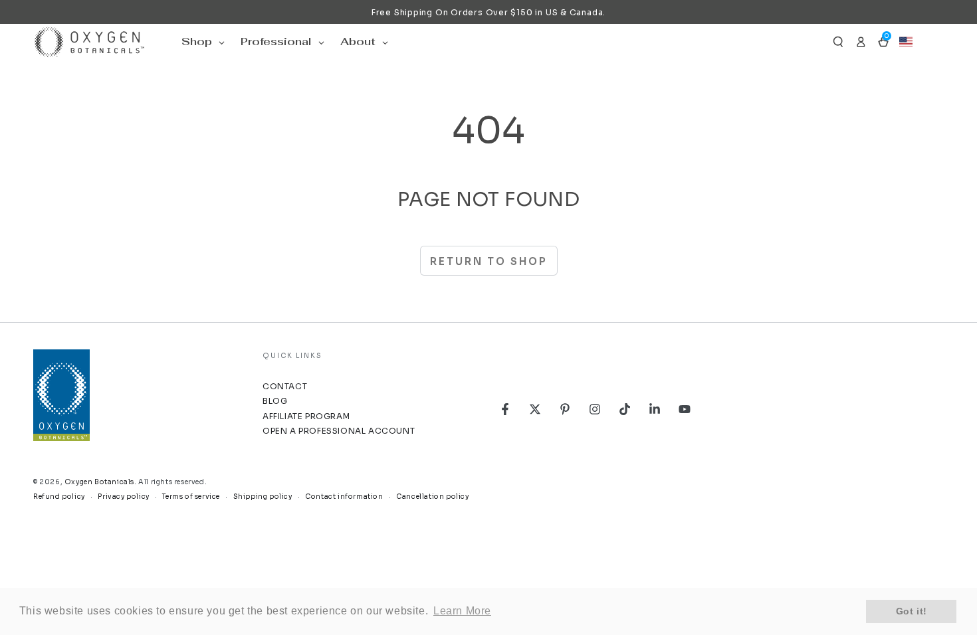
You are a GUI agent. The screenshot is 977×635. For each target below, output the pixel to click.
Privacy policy (123, 496)
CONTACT (285, 386)
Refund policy (59, 496)
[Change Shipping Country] (906, 42)
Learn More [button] (462, 610)
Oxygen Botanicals (99, 482)
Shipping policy (262, 496)
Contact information (344, 496)
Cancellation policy (432, 496)
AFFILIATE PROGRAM (306, 416)
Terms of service (191, 496)
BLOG (275, 401)
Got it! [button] (911, 611)
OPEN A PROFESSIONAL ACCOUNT (339, 431)
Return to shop (489, 261)
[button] (838, 41)
